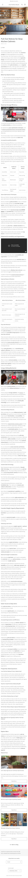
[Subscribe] (20, 862)
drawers (21, 392)
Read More (14, 781)
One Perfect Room (12, 875)
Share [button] (3, 47)
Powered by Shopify (18, 875)
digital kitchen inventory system (15, 423)
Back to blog (15, 844)
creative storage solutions (13, 342)
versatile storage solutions (17, 274)
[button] (2, 4)
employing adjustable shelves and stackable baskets (13, 129)
